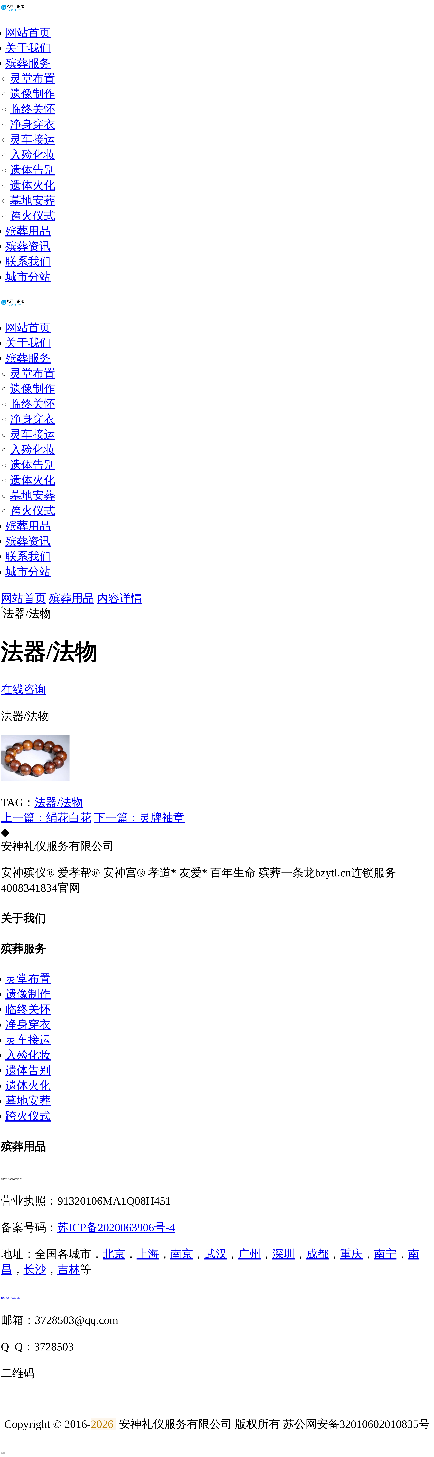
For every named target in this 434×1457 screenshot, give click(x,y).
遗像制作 (32, 93)
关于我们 (28, 48)
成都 (317, 1254)
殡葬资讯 (28, 246)
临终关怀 (32, 109)
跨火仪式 (32, 215)
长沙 (35, 1269)
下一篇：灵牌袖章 (139, 817)
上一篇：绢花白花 (46, 817)
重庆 (351, 1254)
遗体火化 (32, 185)
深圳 (283, 1254)
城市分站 (28, 276)
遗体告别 (32, 170)
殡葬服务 (28, 63)
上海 (148, 1254)
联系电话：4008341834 (11, 1298)
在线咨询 (23, 689)
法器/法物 (58, 802)
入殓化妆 (32, 154)
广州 (249, 1254)
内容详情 (119, 598)
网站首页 (28, 32)
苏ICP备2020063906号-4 (116, 1227)
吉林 (68, 1269)
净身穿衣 (32, 124)
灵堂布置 (32, 78)
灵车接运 (32, 139)
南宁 (385, 1254)
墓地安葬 (32, 200)
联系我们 (28, 261)
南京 (181, 1254)
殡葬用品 (28, 231)
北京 (114, 1254)
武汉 (215, 1254)
